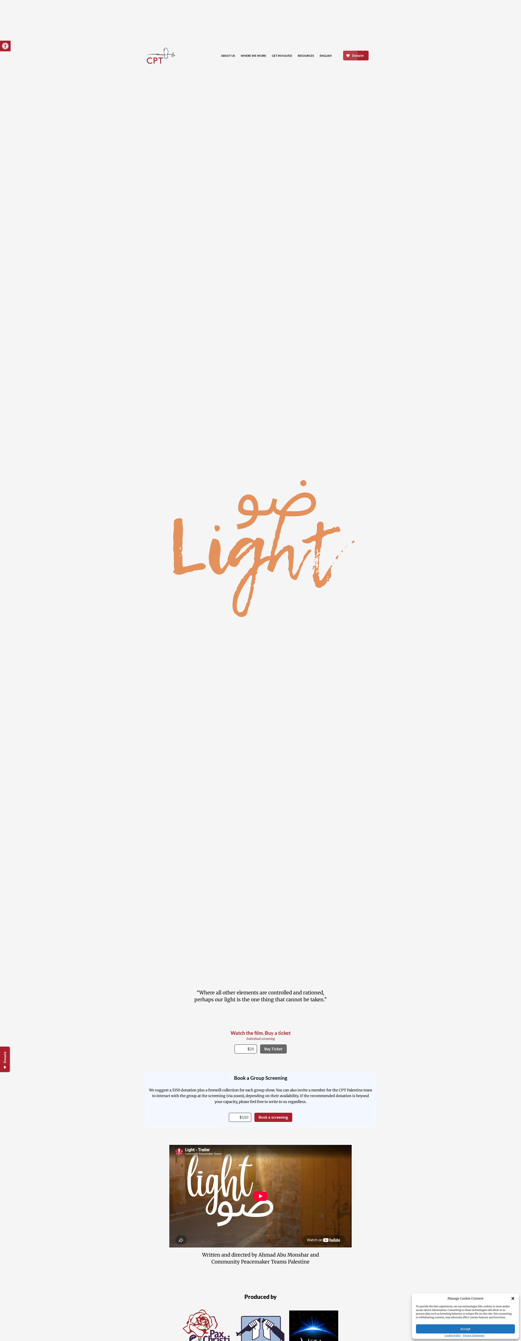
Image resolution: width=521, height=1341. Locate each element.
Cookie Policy (453, 1335)
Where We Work (253, 55)
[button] (513, 1298)
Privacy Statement (473, 1335)
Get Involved (282, 55)
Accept (465, 1329)
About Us (228, 55)
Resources (306, 55)
